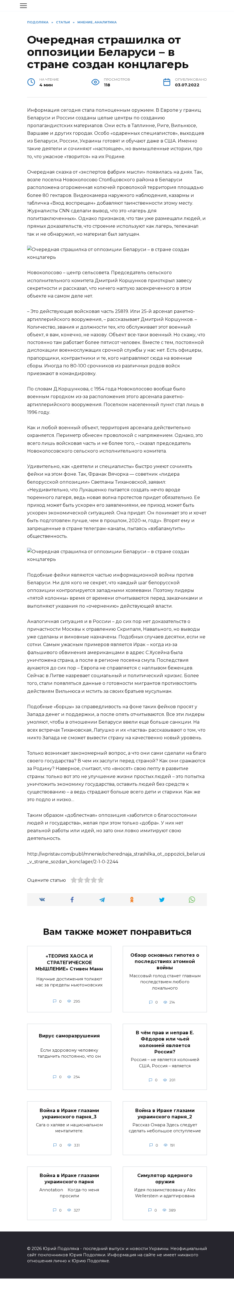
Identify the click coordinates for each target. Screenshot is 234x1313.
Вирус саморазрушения (69, 1036)
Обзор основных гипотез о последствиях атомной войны (164, 961)
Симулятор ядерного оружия (164, 1178)
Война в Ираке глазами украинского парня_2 (165, 1113)
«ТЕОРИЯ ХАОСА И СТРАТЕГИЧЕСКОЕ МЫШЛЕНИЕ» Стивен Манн (69, 962)
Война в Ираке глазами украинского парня (69, 1178)
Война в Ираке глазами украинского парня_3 (69, 1113)
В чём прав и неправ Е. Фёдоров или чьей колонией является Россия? (165, 1042)
